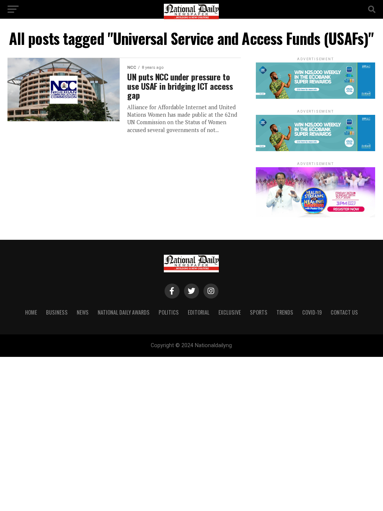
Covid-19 (312, 312)
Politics (169, 312)
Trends (284, 312)
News (83, 312)
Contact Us (344, 312)
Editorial (198, 312)
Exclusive (229, 312)
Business (57, 312)
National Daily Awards (124, 312)
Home (31, 312)
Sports (258, 312)
